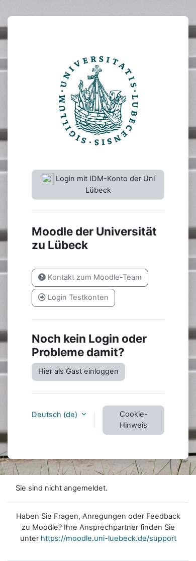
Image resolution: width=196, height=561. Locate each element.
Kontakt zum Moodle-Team (94, 277)
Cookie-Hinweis (134, 420)
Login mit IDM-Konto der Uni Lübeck (104, 184)
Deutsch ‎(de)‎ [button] (55, 414)
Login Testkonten (77, 297)
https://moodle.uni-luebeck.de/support (108, 538)
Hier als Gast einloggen (78, 371)
